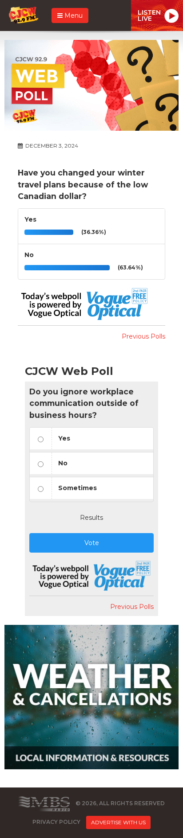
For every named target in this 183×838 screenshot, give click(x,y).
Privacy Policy (56, 822)
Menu (73, 15)
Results (91, 518)
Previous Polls (143, 336)
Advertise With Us (118, 822)
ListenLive (149, 15)
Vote (91, 543)
